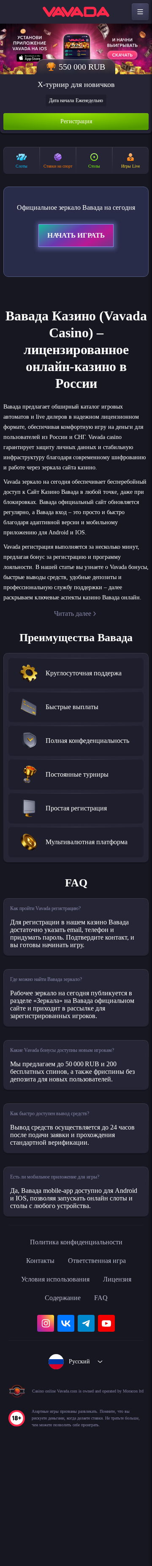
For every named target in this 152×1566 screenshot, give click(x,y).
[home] (76, 12)
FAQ (104, 1395)
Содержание (62, 1395)
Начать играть (76, 245)
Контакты (35, 1358)
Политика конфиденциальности (76, 1339)
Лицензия (123, 1376)
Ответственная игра (99, 1358)
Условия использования (53, 1376)
